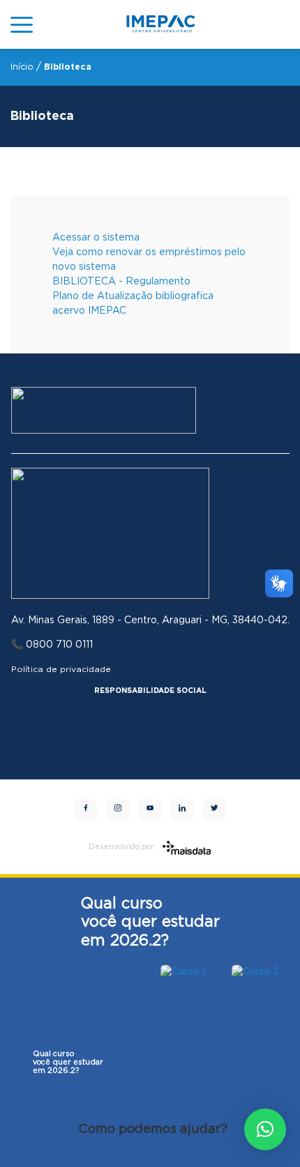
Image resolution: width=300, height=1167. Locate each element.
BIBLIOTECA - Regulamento (121, 282)
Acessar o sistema (96, 238)
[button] (265, 1129)
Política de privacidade (61, 669)
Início (21, 67)
